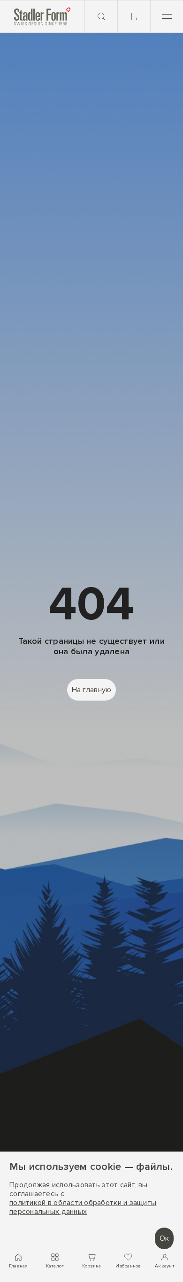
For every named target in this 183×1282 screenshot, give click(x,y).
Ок (164, 1238)
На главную (92, 689)
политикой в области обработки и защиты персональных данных (82, 1207)
